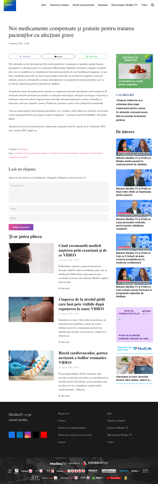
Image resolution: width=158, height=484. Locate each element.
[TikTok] (36, 435)
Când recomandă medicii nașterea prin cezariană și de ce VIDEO (83, 250)
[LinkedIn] (20, 435)
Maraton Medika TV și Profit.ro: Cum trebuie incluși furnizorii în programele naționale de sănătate (134, 291)
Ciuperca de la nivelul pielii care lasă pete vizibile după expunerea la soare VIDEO (82, 303)
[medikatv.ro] (136, 471)
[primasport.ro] (71, 471)
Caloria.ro (125, 95)
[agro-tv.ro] (98, 477)
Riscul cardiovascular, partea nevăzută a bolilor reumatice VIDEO (83, 357)
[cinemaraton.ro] (146, 471)
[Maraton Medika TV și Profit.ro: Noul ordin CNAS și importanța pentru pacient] (134, 177)
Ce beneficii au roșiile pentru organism (130, 83)
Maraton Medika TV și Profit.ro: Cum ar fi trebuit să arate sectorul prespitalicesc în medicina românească (133, 258)
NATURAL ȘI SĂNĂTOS (130, 58)
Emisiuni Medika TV (118, 427)
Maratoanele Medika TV (119, 434)
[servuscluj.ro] (114, 477)
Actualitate (23, 149)
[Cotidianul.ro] (109, 470)
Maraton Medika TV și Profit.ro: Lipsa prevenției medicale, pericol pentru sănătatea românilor (133, 224)
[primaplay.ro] (51, 471)
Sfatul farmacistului (129, 312)
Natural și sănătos (116, 420)
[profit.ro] (93, 471)
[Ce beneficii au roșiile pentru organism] (134, 71)
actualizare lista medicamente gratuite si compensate (37, 153)
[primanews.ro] (39, 470)
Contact (62, 420)
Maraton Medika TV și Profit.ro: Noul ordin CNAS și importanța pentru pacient (133, 191)
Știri (109, 413)
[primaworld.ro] (85, 477)
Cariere (61, 442)
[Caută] (152, 5)
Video (110, 442)
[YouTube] (44, 435)
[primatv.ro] (11, 471)
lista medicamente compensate (76, 153)
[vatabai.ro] (126, 478)
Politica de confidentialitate (72, 427)
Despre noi (63, 413)
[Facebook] (12, 435)
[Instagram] (28, 435)
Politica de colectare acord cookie (75, 434)
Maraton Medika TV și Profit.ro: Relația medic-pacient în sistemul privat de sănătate (133, 161)
